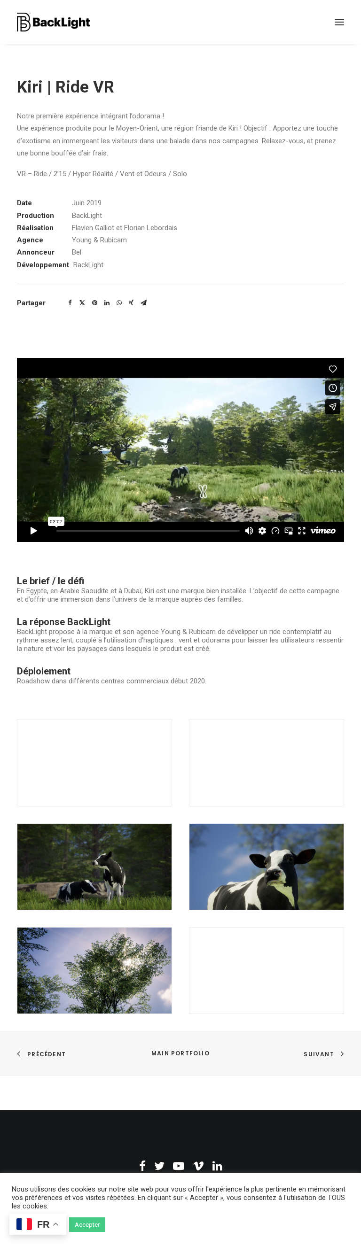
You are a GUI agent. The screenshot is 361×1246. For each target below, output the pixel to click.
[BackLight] (53, 22)
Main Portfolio (180, 1053)
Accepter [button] (87, 1224)
